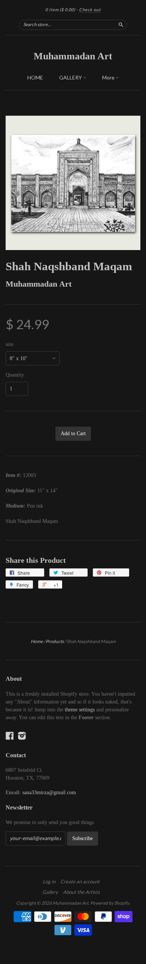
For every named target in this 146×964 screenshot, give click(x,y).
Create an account (80, 881)
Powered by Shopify (109, 903)
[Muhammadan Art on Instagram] (22, 735)
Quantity (15, 375)
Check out (90, 9)
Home (37, 641)
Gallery (50, 892)
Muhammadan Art (73, 56)
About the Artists (81, 892)
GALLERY (71, 77)
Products (55, 641)
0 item (60, 9)
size (9, 344)
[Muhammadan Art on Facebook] (10, 735)
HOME (35, 77)
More (109, 77)
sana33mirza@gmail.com (49, 792)
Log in (49, 881)
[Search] (121, 24)
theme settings (80, 709)
